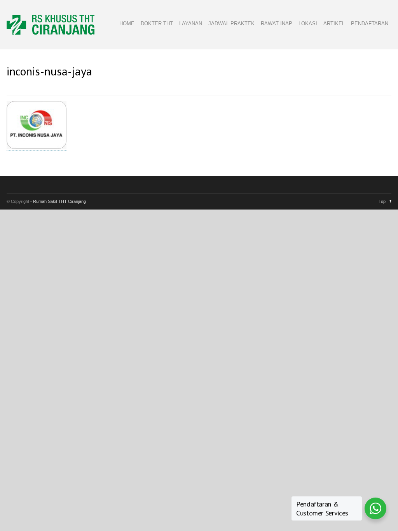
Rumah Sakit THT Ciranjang (59, 201)
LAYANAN (190, 23)
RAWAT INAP (276, 23)
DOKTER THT (157, 23)
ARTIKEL (334, 23)
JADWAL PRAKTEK (231, 23)
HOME (126, 23)
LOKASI (307, 23)
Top (382, 201)
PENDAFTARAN (369, 23)
